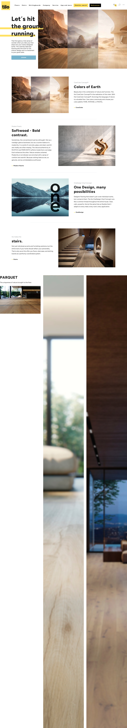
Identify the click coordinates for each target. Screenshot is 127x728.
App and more (66, 5)
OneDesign (80, 212)
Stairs (24, 5)
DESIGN (23, 57)
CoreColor (79, 107)
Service (55, 5)
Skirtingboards (35, 5)
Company (46, 5)
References (95, 5)
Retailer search (81, 5)
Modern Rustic (18, 165)
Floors (17, 5)
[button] (119, 5)
